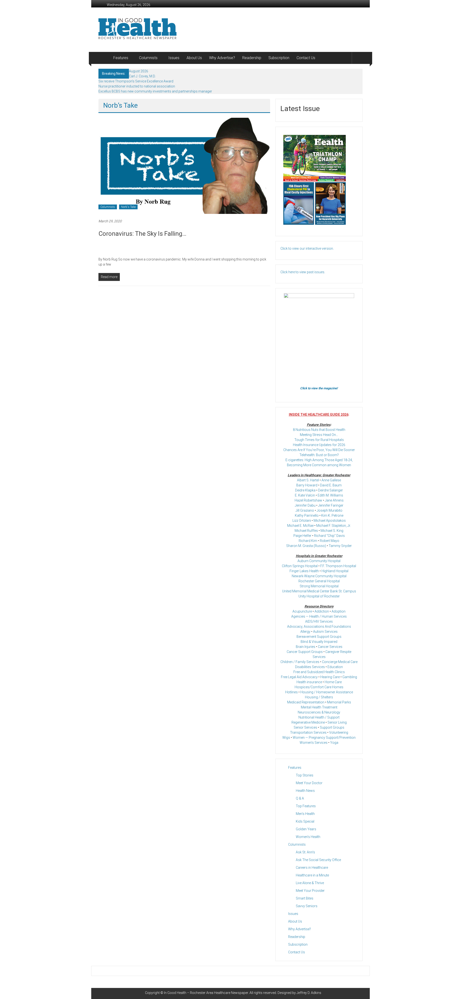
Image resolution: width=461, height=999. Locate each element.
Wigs (286, 737)
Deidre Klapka (305, 490)
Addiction (322, 611)
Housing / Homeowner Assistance (326, 692)
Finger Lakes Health (304, 571)
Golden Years (306, 829)
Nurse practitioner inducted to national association (136, 86)
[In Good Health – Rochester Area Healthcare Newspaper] (104, 58)
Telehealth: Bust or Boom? (319, 455)
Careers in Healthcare (312, 867)
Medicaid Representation (305, 702)
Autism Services (325, 631)
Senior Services (305, 727)
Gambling (349, 677)
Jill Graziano (305, 510)
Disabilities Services (310, 667)
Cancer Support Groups (305, 652)
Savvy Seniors (306, 906)
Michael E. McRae (300, 525)
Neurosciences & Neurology (319, 712)
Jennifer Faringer (330, 505)
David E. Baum (331, 485)
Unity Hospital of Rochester (319, 596)
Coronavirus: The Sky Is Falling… (142, 233)
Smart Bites (304, 898)
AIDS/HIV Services (319, 621)
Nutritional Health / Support (319, 717)
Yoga (334, 743)
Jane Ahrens (334, 500)
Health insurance (309, 682)
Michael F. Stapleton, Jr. (333, 525)
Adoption (339, 611)
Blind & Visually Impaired (319, 642)
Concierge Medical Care (340, 662)
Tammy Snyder (340, 546)
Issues (173, 58)
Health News (305, 791)
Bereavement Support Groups (319, 637)
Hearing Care (330, 677)
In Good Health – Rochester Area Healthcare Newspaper (206, 993)
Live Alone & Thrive (310, 883)
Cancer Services (330, 647)
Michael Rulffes (306, 531)
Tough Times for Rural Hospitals (319, 440)
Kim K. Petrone (332, 515)
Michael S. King (332, 531)
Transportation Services (308, 732)
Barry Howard (306, 485)
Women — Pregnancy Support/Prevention (324, 737)
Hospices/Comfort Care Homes (319, 687)
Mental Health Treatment (319, 707)
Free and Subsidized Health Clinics (319, 672)
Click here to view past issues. (302, 272)
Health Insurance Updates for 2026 (319, 445)
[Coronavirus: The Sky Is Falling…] (184, 166)
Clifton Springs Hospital (300, 566)
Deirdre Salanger (330, 490)
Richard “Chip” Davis (329, 536)
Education (335, 667)
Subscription (278, 58)
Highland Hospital (334, 571)
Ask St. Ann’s (305, 852)
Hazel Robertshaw (308, 500)
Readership (251, 58)
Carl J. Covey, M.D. (142, 76)
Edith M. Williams (330, 495)
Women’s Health (308, 837)
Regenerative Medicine (308, 722)
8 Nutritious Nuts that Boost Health (319, 430)
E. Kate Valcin (305, 495)
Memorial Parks (339, 702)
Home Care (333, 682)
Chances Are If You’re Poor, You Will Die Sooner (319, 450)
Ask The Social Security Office (318, 860)
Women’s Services (314, 743)
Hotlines (291, 692)
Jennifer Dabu (305, 505)
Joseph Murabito (329, 510)
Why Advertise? (222, 58)
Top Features (306, 806)
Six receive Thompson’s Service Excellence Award (135, 81)
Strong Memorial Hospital (319, 586)
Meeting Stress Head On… (319, 435)
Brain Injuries (305, 647)
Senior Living (337, 722)
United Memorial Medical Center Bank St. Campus (319, 591)
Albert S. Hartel (308, 480)
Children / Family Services (299, 662)
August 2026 (138, 71)
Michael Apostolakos (330, 520)
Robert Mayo (329, 541)
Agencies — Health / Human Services (319, 616)
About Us (194, 58)
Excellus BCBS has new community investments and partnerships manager (155, 91)
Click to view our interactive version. (307, 248)
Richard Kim (308, 541)
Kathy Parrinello (307, 515)
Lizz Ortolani (301, 520)
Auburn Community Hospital (318, 561)
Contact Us (306, 58)
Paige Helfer (302, 536)
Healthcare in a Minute (312, 875)
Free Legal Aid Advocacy (299, 677)
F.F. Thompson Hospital (338, 566)
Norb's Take (128, 207)
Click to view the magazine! (319, 388)
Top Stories (304, 775)
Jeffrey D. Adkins (309, 993)
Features (120, 58)
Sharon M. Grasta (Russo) (306, 546)
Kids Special (305, 821)
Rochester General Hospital (319, 581)
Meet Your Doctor (309, 783)
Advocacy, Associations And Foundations (319, 626)
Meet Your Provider (310, 891)
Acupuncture (302, 611)
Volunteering (338, 732)
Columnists (148, 58)
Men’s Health (305, 814)
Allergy (305, 631)
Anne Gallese (331, 480)
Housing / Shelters (319, 697)
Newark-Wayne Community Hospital (319, 576)
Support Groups (332, 727)
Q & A (300, 798)
